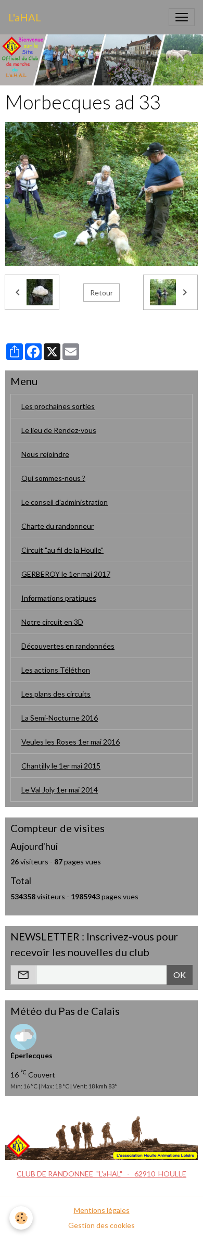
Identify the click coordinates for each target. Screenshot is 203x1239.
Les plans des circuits (56, 693)
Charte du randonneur (57, 526)
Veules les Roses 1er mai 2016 (70, 741)
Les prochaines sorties (58, 406)
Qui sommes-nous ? (53, 478)
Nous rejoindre (45, 454)
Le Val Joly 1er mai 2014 (59, 789)
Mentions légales (102, 1210)
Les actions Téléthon (55, 669)
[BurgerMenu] (182, 17)
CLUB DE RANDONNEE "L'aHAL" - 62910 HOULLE (101, 1173)
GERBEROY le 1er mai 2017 (65, 573)
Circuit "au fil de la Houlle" (62, 550)
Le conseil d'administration (64, 502)
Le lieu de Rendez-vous (58, 430)
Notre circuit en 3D (52, 621)
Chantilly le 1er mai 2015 (60, 765)
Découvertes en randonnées (68, 645)
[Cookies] (21, 1218)
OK (179, 975)
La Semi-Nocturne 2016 (59, 717)
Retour (101, 292)
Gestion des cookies (101, 1225)
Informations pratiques (58, 597)
